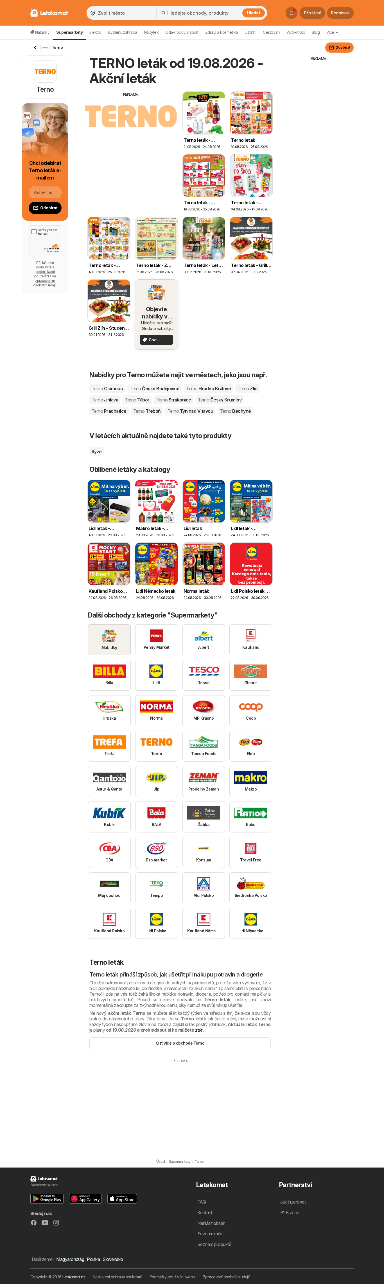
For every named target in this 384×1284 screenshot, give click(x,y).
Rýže (97, 451)
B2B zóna (289, 1212)
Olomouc (107, 388)
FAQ (201, 1202)
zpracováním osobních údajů (45, 283)
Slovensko (113, 1259)
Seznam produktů (214, 1244)
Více (330, 32)
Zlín (247, 388)
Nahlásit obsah (211, 1223)
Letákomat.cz (73, 1276)
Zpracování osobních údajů (226, 1276)
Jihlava (105, 400)
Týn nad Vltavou (190, 411)
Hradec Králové (208, 388)
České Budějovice (154, 388)
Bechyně (235, 411)
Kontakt (204, 1212)
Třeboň (147, 411)
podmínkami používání (44, 274)
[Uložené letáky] (291, 13)
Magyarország (70, 1259)
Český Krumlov (219, 400)
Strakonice (173, 400)
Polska (93, 1259)
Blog (316, 32)
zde (198, 1030)
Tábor (137, 400)
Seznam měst (210, 1233)
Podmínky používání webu (172, 1276)
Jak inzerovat (293, 1202)
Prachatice (109, 411)
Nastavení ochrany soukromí (117, 1276)
